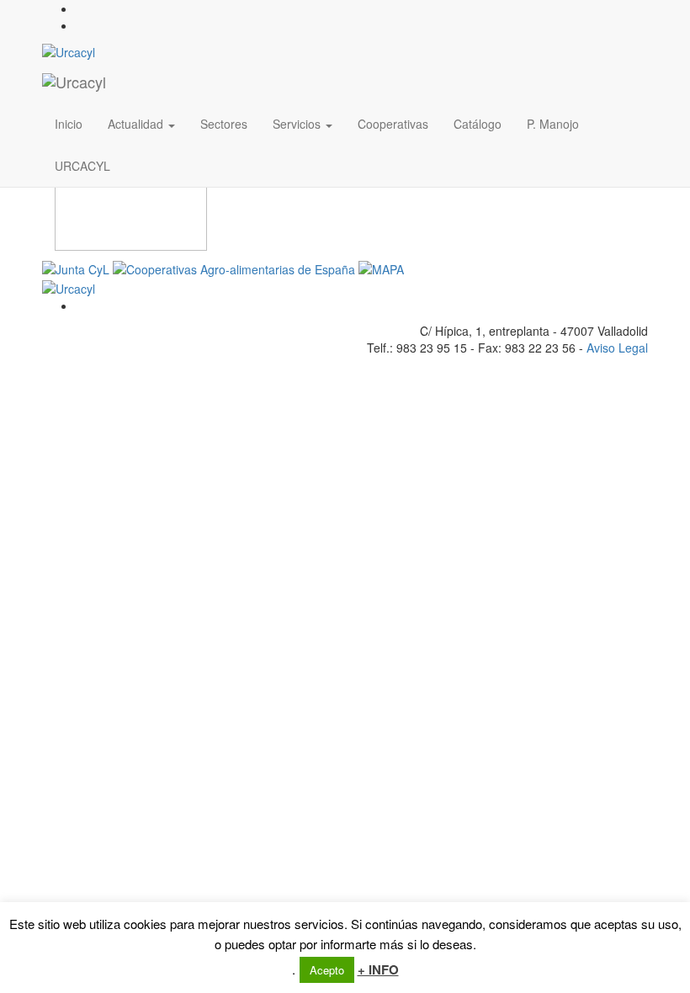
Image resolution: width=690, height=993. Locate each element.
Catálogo (478, 123)
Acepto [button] (327, 970)
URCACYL (82, 165)
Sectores (223, 123)
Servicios (298, 123)
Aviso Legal (617, 347)
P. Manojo (553, 123)
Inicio (68, 123)
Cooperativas (393, 123)
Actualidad (137, 123)
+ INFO (378, 970)
